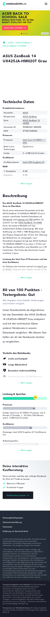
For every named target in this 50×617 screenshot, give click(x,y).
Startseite (4, 42)
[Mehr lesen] (25, 184)
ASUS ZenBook (23, 42)
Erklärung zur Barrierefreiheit (15, 531)
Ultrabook (7, 219)
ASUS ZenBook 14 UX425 (14, 46)
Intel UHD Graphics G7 (33, 162)
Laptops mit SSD (25, 219)
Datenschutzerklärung (12, 522)
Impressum (7, 527)
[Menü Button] (46, 3)
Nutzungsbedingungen (13, 518)
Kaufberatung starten (16, 495)
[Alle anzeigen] (25, 383)
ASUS (10, 42)
